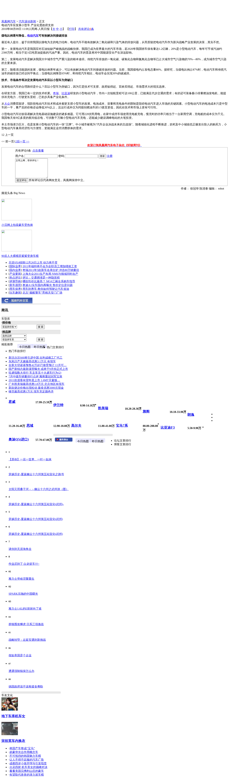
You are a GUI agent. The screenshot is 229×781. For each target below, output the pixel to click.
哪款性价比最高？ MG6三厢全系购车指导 (49, 281)
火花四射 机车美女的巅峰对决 (28, 767)
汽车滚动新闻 (27, 21)
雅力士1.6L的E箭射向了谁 (25, 608)
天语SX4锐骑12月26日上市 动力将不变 (33, 262)
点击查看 (38, 150)
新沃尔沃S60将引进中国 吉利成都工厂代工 (35, 357)
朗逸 (190, 414)
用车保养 (15, 288)
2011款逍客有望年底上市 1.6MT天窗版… (34, 380)
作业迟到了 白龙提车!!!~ (24, 563)
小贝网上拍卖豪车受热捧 (17, 224)
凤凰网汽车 (8, 21)
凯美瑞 (103, 408)
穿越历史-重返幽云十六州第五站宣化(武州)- (36, 504)
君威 (12, 402)
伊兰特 (58, 405)
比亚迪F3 (168, 427)
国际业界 (15, 266)
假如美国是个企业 (20, 655)
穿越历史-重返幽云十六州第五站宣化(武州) (36, 519)
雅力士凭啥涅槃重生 (21, 578)
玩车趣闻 (15, 292)
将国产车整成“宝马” (22, 748)
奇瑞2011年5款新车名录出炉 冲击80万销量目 (51, 270)
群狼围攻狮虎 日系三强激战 (26, 624)
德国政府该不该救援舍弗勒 (26, 686)
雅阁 (146, 411)
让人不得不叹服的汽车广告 (26, 759)
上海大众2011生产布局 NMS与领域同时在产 (50, 273)
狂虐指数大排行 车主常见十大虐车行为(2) (35, 372)
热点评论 (15, 277)
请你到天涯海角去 (20, 548)
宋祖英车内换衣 (13, 741)
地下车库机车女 (13, 716)
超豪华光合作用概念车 (23, 752)
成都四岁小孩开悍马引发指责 (28, 763)
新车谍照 (15, 285)
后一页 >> (23, 141)
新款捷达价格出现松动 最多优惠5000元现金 (36, 387)
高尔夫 (76, 425)
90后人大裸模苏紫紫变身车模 (20, 255)
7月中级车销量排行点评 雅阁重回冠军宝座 (35, 376)
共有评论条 (86, 28)
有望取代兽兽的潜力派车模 (26, 774)
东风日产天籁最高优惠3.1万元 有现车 (32, 361)
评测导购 (15, 281)
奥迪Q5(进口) (19, 439)
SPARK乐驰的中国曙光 (23, 593)
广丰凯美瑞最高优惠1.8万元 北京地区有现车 (36, 383)
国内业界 (15, 270)
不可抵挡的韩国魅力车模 (25, 755)
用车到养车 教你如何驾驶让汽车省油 (46, 288)
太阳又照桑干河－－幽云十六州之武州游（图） (39, 489)
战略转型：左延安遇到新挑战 (27, 639)
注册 (110, 155)
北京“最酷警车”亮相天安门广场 (42, 292)
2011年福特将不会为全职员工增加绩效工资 (50, 266)
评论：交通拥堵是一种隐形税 (41, 277)
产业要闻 (15, 273)
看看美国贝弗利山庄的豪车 (26, 770)
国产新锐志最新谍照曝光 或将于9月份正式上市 (38, 368)
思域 (29, 425)
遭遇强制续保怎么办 (21, 670)
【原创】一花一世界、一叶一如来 (30, 459)
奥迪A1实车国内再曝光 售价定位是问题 (48, 285)
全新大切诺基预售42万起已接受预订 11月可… (38, 365)
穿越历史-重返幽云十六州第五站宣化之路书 (36, 474)
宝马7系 (122, 425)
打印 (72, 28)
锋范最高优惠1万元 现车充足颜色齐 (31, 391)
